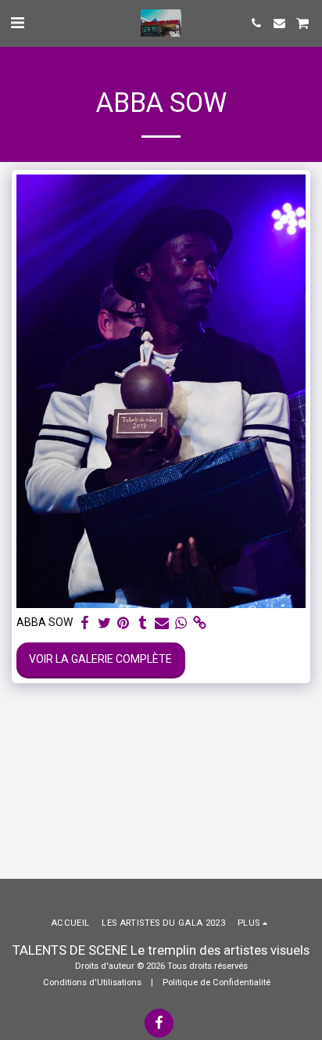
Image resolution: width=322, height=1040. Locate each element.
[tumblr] (143, 623)
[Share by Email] (162, 623)
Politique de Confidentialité (216, 982)
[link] (200, 623)
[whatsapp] (181, 623)
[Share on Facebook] (85, 623)
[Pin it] (123, 623)
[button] (17, 23)
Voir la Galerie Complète (100, 659)
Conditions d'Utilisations (92, 982)
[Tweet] (105, 623)
